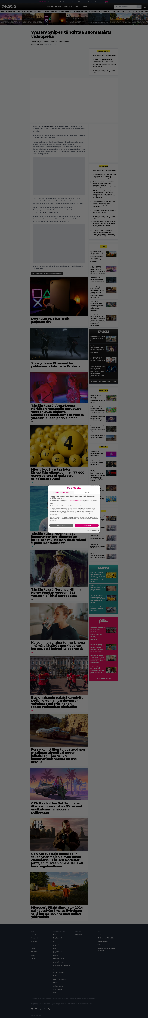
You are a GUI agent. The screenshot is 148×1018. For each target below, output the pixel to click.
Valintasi (87, 492)
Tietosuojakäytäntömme (92, 530)
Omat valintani (61, 525)
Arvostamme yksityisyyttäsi (61, 492)
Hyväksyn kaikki (86, 525)
